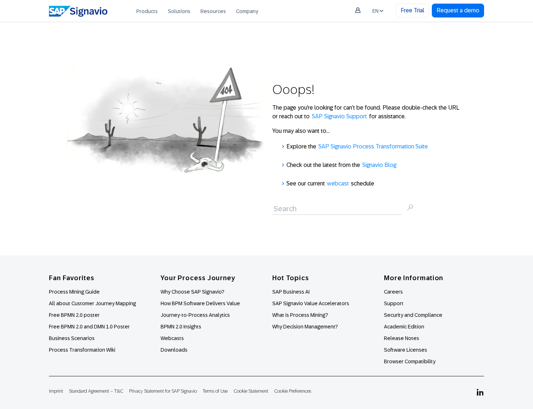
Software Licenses (405, 350)
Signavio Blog (379, 165)
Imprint (56, 391)
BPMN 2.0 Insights (181, 327)
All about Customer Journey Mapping (92, 303)
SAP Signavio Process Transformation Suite (373, 146)
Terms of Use (215, 391)
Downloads (174, 350)
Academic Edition (404, 327)
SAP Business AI (291, 292)
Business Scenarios (72, 338)
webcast (338, 183)
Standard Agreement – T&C (96, 391)
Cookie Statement (251, 391)
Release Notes (401, 338)
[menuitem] (147, 11)
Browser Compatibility (409, 361)
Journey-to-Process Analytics (196, 315)
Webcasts (172, 338)
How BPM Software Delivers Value (200, 303)
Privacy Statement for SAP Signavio (163, 391)
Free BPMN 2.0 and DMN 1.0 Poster (89, 327)
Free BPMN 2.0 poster (74, 315)
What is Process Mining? (300, 315)
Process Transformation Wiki (82, 350)
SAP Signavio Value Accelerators (310, 303)
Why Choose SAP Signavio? (192, 292)
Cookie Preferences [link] (292, 391)
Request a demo (458, 10)
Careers (393, 292)
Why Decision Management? (305, 327)
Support (394, 303)
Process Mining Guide (74, 292)
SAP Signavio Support (339, 116)
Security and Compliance (413, 315)
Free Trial (412, 10)
